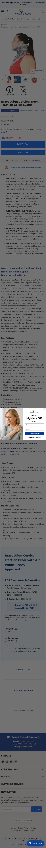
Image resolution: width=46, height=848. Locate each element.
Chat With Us (37, 843)
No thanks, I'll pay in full (34, 437)
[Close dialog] (44, 409)
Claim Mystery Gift (34, 433)
